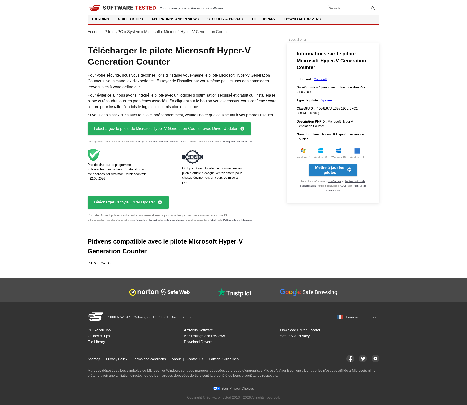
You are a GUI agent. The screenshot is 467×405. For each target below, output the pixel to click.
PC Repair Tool (99, 330)
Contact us (195, 359)
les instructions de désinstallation (167, 141)
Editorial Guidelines (224, 359)
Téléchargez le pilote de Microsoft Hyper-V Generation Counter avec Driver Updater (165, 128)
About (176, 359)
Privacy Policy (116, 359)
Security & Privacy (225, 19)
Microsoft (152, 32)
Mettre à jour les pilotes (329, 170)
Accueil (94, 32)
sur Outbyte (138, 141)
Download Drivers (302, 19)
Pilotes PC (114, 32)
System (133, 32)
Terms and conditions (149, 359)
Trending (100, 19)
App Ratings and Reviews (175, 19)
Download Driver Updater (300, 330)
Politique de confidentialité (238, 141)
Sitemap (94, 359)
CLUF (213, 141)
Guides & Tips (130, 19)
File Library (264, 19)
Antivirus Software (198, 330)
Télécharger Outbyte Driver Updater (124, 202)
